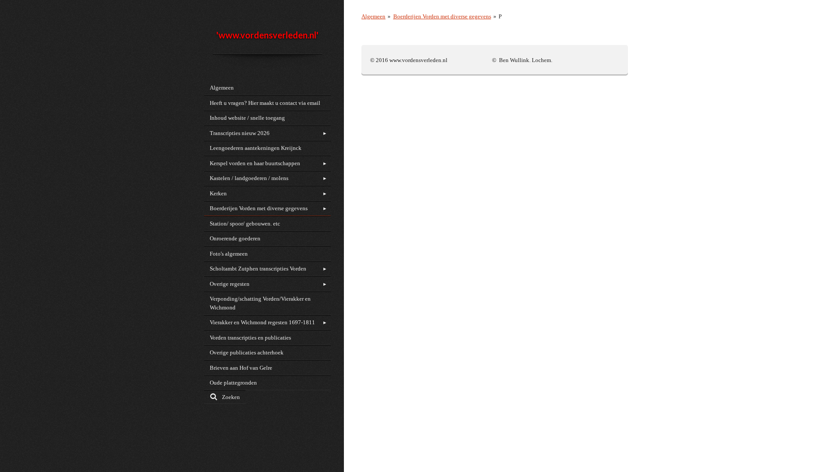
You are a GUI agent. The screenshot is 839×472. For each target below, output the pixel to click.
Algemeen (373, 16)
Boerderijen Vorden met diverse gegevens (442, 16)
